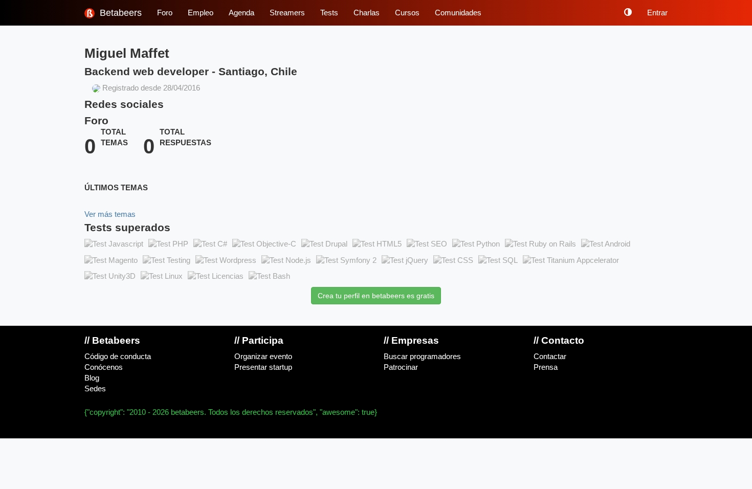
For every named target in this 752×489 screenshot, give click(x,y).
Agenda (241, 13)
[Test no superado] (113, 244)
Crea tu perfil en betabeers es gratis (376, 296)
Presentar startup (263, 367)
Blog (91, 378)
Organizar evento (263, 356)
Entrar (657, 13)
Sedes (95, 389)
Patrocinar (401, 367)
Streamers (287, 13)
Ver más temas (110, 214)
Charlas (366, 13)
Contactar (550, 356)
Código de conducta (117, 356)
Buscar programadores (422, 356)
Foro (164, 13)
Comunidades (458, 13)
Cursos (407, 13)
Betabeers (119, 13)
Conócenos (103, 367)
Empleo (200, 13)
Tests (329, 13)
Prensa (546, 367)
